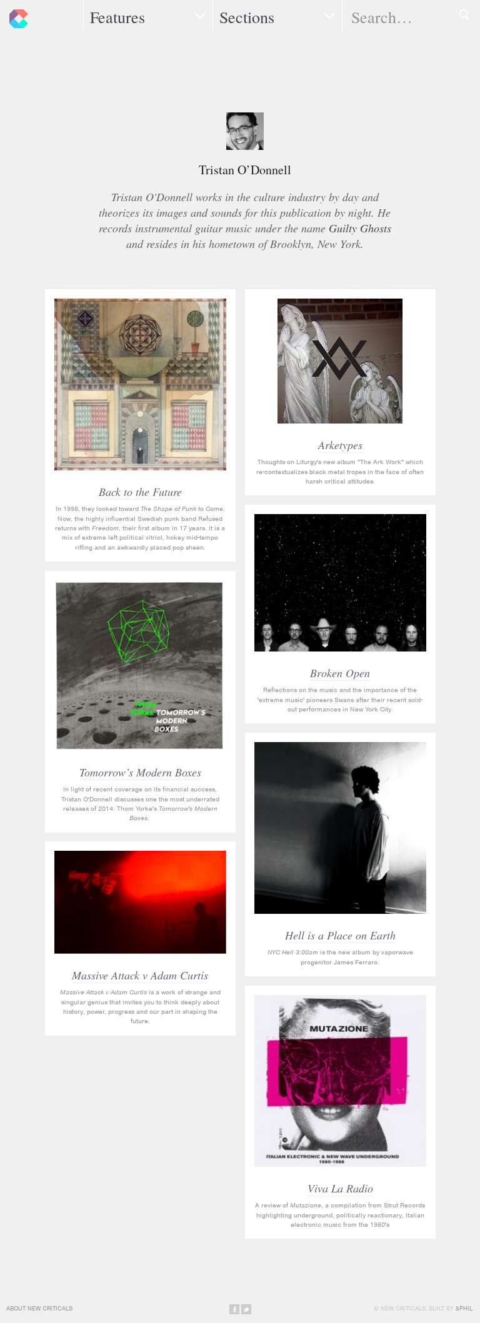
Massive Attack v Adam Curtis (140, 975)
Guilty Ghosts (360, 227)
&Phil (464, 1308)
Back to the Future (140, 491)
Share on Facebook (234, 1309)
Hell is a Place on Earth (340, 935)
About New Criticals (39, 1308)
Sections (246, 16)
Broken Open (340, 672)
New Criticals (15, 15)
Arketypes (340, 444)
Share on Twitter (246, 1309)
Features (117, 16)
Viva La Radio (340, 1188)
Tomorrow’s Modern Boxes (140, 772)
